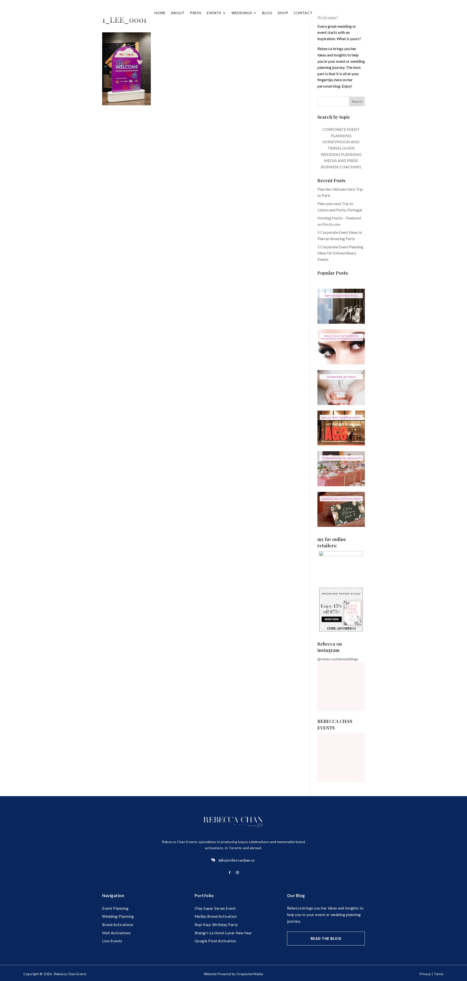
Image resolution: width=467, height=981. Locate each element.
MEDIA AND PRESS (341, 160)
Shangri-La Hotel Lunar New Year (223, 933)
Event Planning (115, 908)
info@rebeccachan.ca (236, 860)
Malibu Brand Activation (216, 916)
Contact (303, 13)
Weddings (242, 13)
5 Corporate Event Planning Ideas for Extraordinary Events (340, 252)
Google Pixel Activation (215, 941)
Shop (283, 13)
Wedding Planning (118, 916)
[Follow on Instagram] (237, 872)
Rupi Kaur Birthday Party (216, 924)
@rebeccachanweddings (337, 659)
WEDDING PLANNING (341, 154)
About (178, 13)
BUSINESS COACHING (341, 166)
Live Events (112, 941)
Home (160, 13)
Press (195, 13)
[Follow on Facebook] (230, 872)
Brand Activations (118, 924)
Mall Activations (116, 933)
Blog (267, 13)
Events (214, 13)
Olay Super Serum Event (215, 908)
